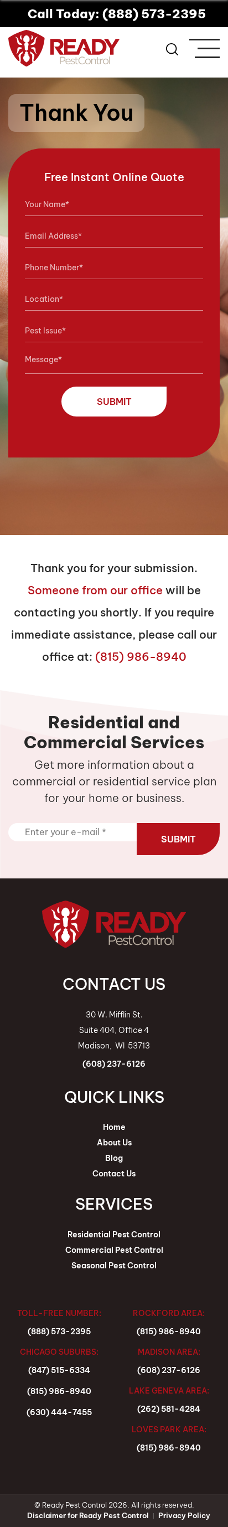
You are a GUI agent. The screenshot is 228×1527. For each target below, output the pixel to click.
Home (114, 1127)
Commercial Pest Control (114, 1250)
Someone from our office (95, 590)
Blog (114, 1158)
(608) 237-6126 (168, 1370)
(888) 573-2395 (59, 1331)
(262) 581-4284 (168, 1409)
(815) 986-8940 (140, 657)
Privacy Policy (184, 1515)
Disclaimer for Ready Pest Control (88, 1515)
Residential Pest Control (114, 1235)
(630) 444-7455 (59, 1412)
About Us (114, 1143)
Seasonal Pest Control (114, 1266)
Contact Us (114, 1174)
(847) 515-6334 (59, 1370)
